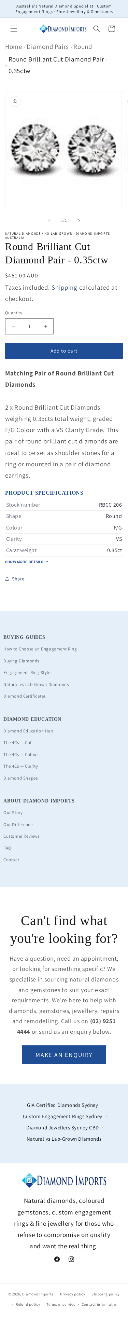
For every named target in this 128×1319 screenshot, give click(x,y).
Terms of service (60, 1304)
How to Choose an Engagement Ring (40, 649)
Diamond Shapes (20, 778)
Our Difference (17, 824)
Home (13, 46)
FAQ (7, 848)
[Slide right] (79, 220)
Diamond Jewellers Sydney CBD (62, 1127)
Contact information (100, 1304)
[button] (13, 28)
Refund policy (28, 1304)
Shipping (64, 287)
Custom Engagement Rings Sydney (62, 1116)
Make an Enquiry (64, 1055)
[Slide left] (49, 220)
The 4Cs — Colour (20, 754)
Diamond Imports (38, 1293)
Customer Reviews (21, 836)
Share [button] (18, 579)
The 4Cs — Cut (17, 742)
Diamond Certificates (24, 696)
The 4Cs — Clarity (20, 766)
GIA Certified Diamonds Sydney (62, 1105)
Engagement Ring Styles (27, 672)
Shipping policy (105, 1294)
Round (82, 46)
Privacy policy (72, 1294)
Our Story (13, 812)
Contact (11, 860)
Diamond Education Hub (28, 731)
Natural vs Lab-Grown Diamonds (36, 684)
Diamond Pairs (48, 46)
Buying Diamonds (21, 661)
